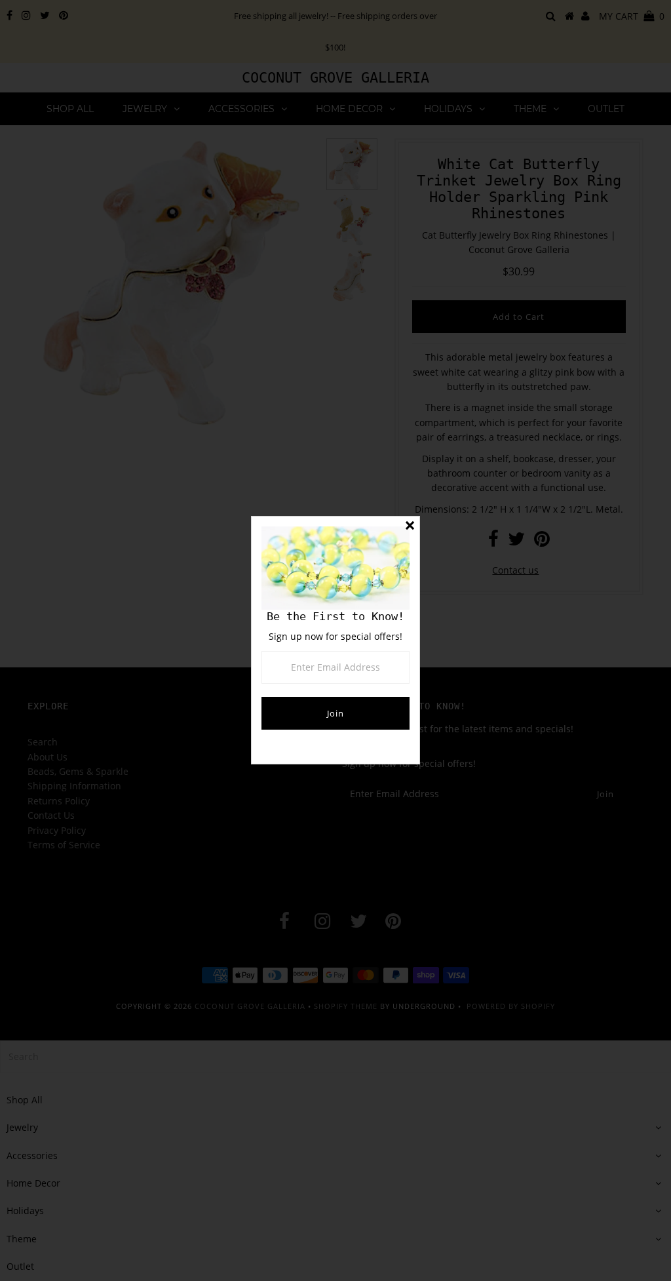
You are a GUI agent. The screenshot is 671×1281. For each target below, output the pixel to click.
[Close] (409, 526)
